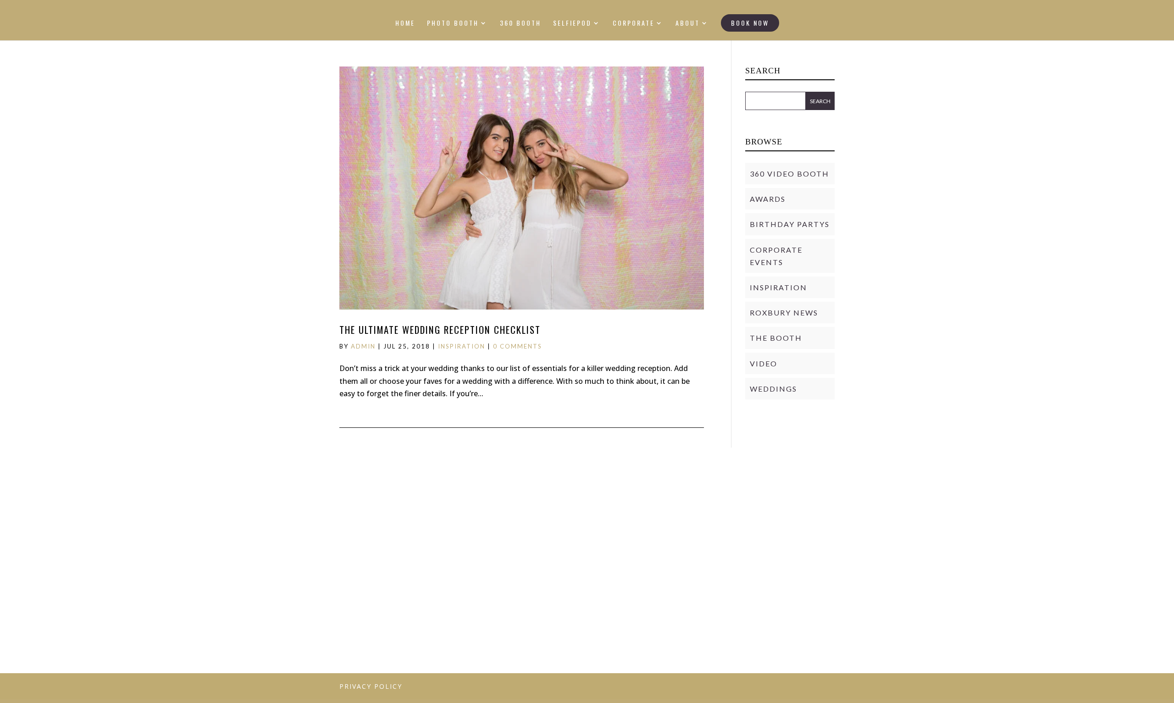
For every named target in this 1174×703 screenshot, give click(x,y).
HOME (405, 24)
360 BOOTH (520, 24)
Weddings (773, 388)
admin (363, 346)
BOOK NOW (750, 23)
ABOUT (688, 24)
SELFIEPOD (572, 24)
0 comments (517, 346)
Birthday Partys (790, 224)
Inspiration (461, 346)
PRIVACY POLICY (370, 686)
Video (763, 363)
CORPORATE (633, 24)
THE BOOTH (776, 337)
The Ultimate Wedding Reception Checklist (440, 329)
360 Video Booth (789, 173)
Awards (768, 198)
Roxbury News (784, 312)
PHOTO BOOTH (453, 24)
